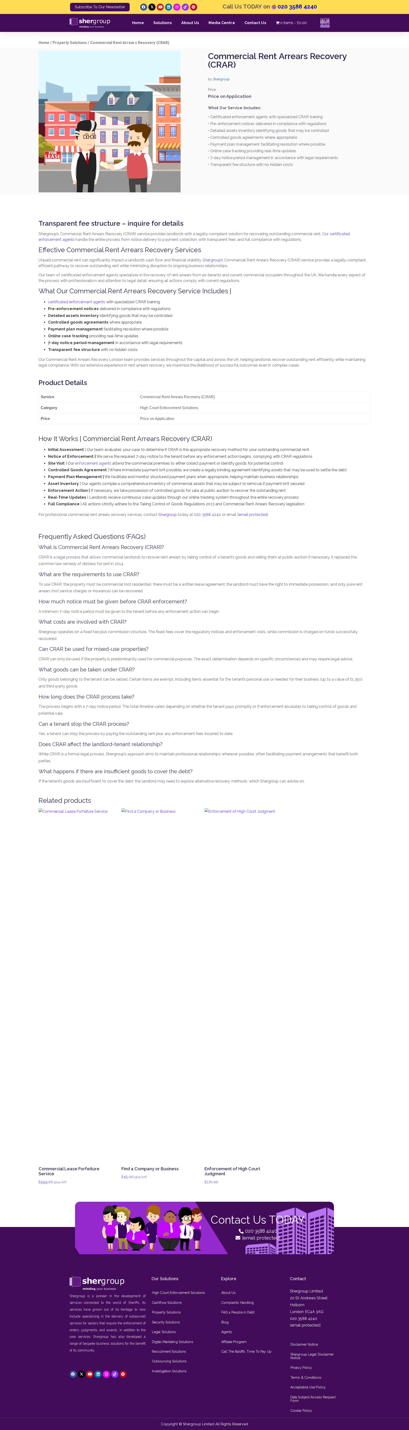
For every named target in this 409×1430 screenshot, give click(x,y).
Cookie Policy (301, 1411)
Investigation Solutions (169, 1371)
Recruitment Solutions (169, 1351)
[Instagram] (176, 7)
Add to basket (76, 1010)
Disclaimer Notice (304, 1344)
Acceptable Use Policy (308, 1387)
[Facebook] (143, 7)
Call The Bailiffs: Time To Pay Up (246, 1351)
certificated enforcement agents (76, 302)
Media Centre (222, 23)
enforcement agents (93, 463)
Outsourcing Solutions (169, 1361)
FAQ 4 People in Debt (238, 1312)
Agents (226, 1332)
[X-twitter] (152, 7)
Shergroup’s (213, 260)
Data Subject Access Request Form (313, 1399)
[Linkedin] (168, 7)
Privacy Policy (301, 1368)
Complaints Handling (237, 1303)
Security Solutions (166, 1322)
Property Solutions (70, 42)
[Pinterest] (193, 7)
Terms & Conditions (305, 1377)
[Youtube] (160, 7)
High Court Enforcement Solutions (178, 1293)
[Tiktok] (185, 7)
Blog (225, 1322)
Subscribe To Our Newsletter (100, 7)
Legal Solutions (164, 1332)
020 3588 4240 (296, 6)
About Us (190, 23)
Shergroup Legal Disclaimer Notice (312, 1356)
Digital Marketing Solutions (172, 1342)
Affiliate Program (234, 1342)
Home (138, 23)
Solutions (162, 23)
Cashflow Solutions (167, 1303)
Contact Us (255, 23)
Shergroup (167, 514)
